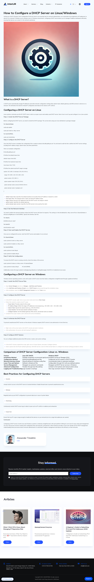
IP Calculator (58, 4)
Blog (41, 4)
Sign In (87, 4)
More (7, 542)
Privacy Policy (75, 478)
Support (88, 579)
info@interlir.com (85, 566)
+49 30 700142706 (47, 566)
